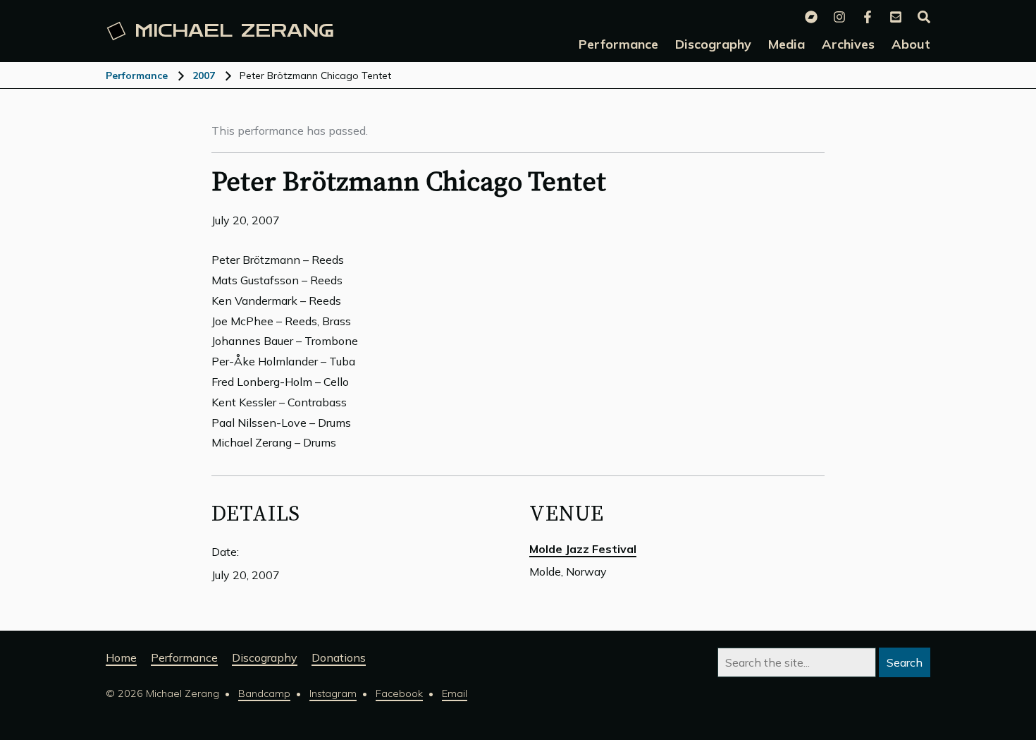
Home (121, 657)
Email (454, 693)
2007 (203, 75)
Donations (339, 657)
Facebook (399, 693)
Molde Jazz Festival (582, 549)
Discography (264, 657)
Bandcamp (264, 693)
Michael (234, 31)
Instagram (333, 693)
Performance (137, 75)
